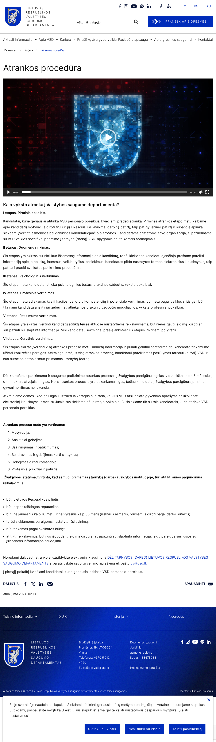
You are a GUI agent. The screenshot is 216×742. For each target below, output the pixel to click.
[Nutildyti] (200, 192)
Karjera (28, 50)
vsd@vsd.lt (101, 667)
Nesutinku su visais (144, 729)
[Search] (136, 21)
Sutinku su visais (102, 729)
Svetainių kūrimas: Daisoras (196, 691)
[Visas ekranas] (207, 192)
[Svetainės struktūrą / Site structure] (169, 6)
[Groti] (9, 192)
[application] (108, 137)
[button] (108, 137)
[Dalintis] (49, 583)
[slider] (104, 192)
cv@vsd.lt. (139, 563)
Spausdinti (195, 584)
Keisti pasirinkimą (187, 729)
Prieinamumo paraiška (145, 667)
